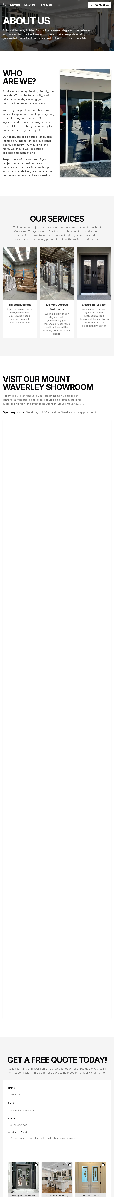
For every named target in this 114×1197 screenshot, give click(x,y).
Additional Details (18, 1132)
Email (11, 1103)
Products (46, 5)
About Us (29, 5)
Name (11, 1088)
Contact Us (102, 5)
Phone (11, 1118)
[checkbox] (36, 1164)
